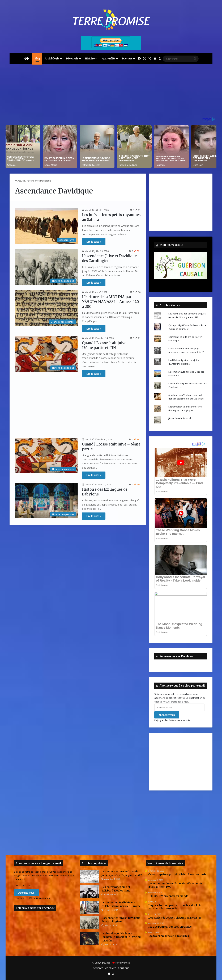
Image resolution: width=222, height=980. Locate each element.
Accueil (21, 180)
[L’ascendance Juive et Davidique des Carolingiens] (89, 922)
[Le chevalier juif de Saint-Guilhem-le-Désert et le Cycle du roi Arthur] (89, 938)
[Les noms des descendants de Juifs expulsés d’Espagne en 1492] (89, 876)
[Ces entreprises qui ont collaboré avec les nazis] (89, 891)
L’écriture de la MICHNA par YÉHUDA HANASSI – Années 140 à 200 (110, 302)
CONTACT (98, 968)
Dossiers (127, 58)
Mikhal (88, 210)
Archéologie (52, 58)
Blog (37, 58)
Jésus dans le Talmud (179, 418)
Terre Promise (122, 962)
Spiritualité (108, 58)
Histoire (90, 58)
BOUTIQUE (123, 968)
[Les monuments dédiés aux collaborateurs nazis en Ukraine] (89, 907)
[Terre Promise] (111, 20)
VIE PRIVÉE (110, 968)
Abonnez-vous (167, 715)
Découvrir (72, 58)
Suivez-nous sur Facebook (176, 656)
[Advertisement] (111, 91)
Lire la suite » (93, 241)
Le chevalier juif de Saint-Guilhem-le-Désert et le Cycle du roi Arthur (121, 937)
